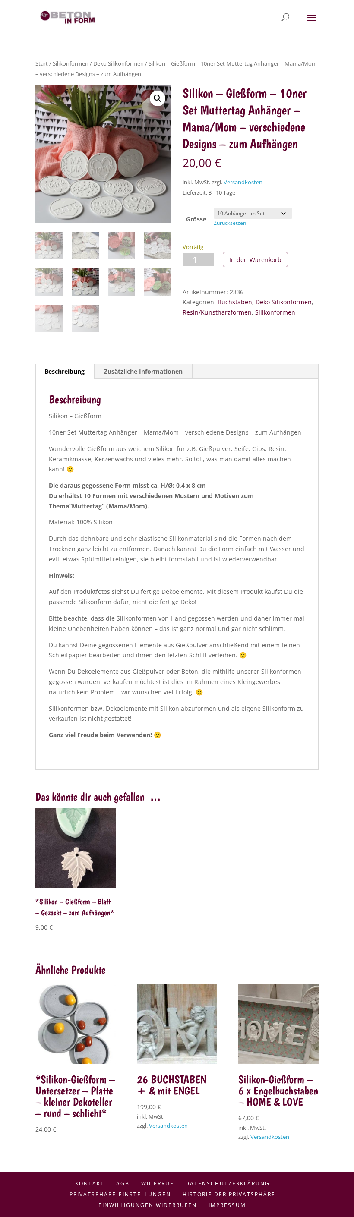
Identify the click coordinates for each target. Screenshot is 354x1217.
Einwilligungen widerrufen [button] (147, 1205)
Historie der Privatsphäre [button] (229, 1194)
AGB (123, 1183)
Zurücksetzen (230, 223)
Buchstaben (235, 302)
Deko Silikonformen (118, 63)
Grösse (196, 219)
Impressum (227, 1205)
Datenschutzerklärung (227, 1183)
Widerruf (157, 1183)
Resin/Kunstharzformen (217, 312)
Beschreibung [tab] (64, 371)
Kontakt (89, 1183)
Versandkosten (243, 182)
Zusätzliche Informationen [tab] (143, 371)
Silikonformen (70, 63)
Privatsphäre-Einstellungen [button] (120, 1194)
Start (41, 63)
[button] (157, 98)
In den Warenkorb (255, 259)
